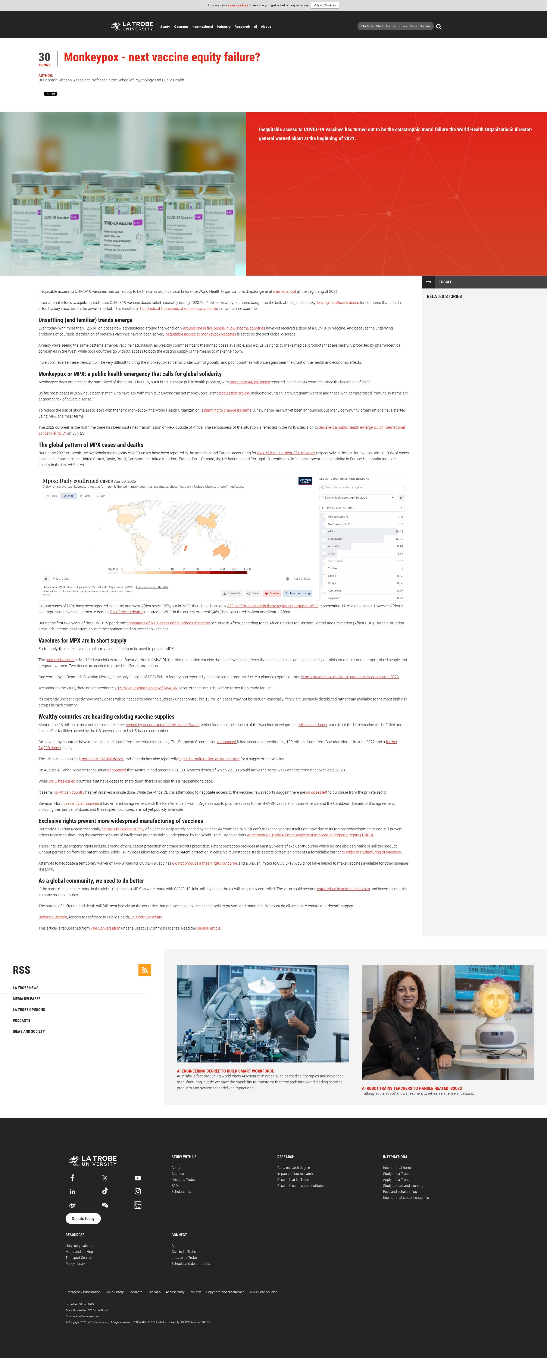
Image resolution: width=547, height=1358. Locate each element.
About (266, 26)
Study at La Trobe (396, 1174)
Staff (379, 26)
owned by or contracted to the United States (162, 724)
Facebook (72, 1177)
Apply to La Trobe (396, 1180)
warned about (284, 291)
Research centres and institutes (300, 1186)
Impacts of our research (295, 1174)
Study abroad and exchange (404, 1186)
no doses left (316, 792)
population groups (234, 393)
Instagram (138, 1191)
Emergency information (83, 1292)
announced (227, 742)
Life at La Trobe (183, 1180)
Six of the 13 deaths (126, 612)
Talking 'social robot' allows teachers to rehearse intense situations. (418, 1091)
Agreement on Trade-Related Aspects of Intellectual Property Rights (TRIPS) (310, 835)
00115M (205, 1322)
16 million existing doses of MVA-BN (147, 688)
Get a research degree (293, 1168)
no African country (69, 792)
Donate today (83, 1219)
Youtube (138, 1177)
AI (255, 27)
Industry (224, 26)
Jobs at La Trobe (184, 1258)
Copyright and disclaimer (225, 1292)
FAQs (175, 1186)
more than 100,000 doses (102, 759)
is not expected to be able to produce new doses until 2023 (350, 677)
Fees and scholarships (400, 1192)
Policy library (75, 1264)
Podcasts (21, 1020)
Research (242, 26)
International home (397, 1168)
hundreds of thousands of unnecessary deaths (179, 308)
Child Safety (115, 1292)
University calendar (80, 1246)
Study (165, 26)
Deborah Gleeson (52, 917)
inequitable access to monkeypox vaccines (200, 334)
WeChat (105, 1205)
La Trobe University (146, 917)
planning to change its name (227, 410)
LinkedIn (72, 1191)
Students (367, 26)
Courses (181, 26)
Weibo (72, 1205)
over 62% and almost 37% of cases (286, 453)
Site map (154, 1292)
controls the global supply (122, 829)
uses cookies (238, 5)
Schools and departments (191, 1264)
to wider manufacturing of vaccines (371, 852)
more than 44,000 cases (250, 382)
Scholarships (181, 1192)
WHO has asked (62, 781)
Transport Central (79, 1258)
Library (402, 26)
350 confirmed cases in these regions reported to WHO (272, 606)
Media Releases (27, 998)
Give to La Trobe (184, 1252)
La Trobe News (25, 988)
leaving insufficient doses (338, 302)
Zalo (138, 1205)
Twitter (105, 1177)
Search (439, 27)
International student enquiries (406, 1198)
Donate (425, 26)
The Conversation (105, 928)
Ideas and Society (29, 1031)
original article (208, 928)
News (413, 26)
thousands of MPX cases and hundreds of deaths (168, 623)
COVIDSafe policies (263, 1292)
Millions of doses (312, 724)
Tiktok (105, 1191)
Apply (176, 1168)
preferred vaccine (60, 660)
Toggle (445, 282)
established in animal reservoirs (343, 889)
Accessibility (175, 1292)
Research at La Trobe (293, 1180)
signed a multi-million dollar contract (209, 759)
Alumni (390, 26)
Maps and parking (79, 1252)
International (202, 26)
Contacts (135, 1292)
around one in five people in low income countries (224, 328)
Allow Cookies (325, 5)
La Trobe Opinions (29, 1009)
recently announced (82, 803)
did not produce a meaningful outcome (204, 863)
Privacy (195, 1292)
